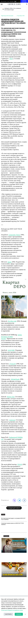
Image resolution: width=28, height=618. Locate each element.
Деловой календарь (24, 1)
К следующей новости (14, 508)
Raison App (11, 397)
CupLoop (12, 420)
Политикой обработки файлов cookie (12, 610)
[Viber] (14, 500)
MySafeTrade (15, 379)
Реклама (11, 1)
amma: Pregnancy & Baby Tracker (11, 336)
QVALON (12, 364)
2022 (11, 58)
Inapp (9, 262)
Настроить (8, 614)
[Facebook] (24, 500)
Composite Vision (14, 235)
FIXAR (19, 464)
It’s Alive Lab (12, 321)
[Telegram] (19, 500)
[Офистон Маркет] (15, 1)
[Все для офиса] (18, 1)
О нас (8, 1)
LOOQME (11, 350)
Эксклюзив (3, 1)
